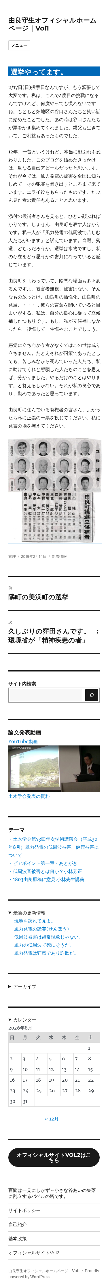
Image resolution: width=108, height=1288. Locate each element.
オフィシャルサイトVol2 (33, 1252)
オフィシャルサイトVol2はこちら (54, 1157)
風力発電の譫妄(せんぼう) (41, 929)
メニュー (19, 45)
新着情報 (59, 556)
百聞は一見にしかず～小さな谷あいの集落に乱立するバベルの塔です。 (52, 1193)
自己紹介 (17, 1224)
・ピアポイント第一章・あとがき (42, 863)
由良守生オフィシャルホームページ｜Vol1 (44, 1270)
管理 (12, 556)
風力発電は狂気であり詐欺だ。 (46, 953)
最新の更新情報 (29, 913)
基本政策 (17, 1238)
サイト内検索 (22, 683)
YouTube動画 (23, 741)
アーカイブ (24, 986)
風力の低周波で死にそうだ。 (44, 945)
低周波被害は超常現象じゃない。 (48, 937)
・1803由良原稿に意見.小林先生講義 (46, 879)
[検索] (91, 695)
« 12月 (52, 1119)
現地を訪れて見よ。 (35, 921)
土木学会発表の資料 (29, 796)
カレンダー (24, 1020)
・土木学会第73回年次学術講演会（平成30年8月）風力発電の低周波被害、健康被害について (53, 847)
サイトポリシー (24, 1210)
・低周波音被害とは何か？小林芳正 (45, 871)
